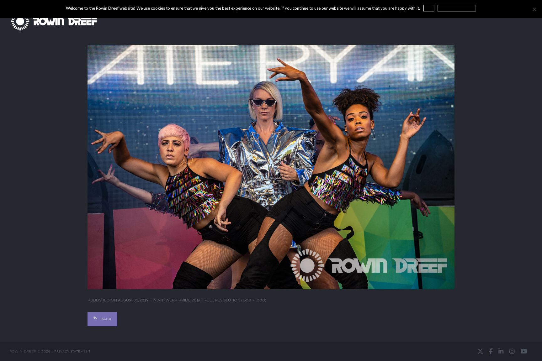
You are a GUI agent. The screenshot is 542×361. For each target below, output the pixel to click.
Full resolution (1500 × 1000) (235, 300)
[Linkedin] (501, 351)
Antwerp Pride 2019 (178, 300)
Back (105, 319)
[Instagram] (512, 351)
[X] (480, 351)
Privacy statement (72, 351)
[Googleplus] (271, 351)
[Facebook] (491, 351)
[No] (534, 9)
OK (429, 8)
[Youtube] (523, 351)
